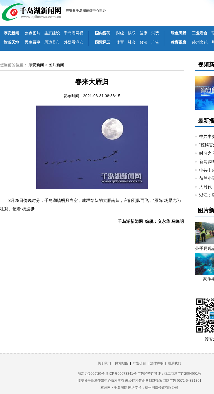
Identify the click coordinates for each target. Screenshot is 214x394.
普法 (143, 42)
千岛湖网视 (73, 33)
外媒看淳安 (73, 42)
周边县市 (52, 42)
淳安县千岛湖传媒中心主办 (86, 11)
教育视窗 (178, 42)
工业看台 (200, 33)
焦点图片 (32, 33)
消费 (155, 33)
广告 (155, 42)
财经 (120, 33)
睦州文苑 (200, 42)
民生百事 (32, 42)
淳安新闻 (11, 33)
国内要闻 (103, 33)
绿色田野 (178, 33)
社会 (132, 42)
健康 (143, 33)
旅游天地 (11, 42)
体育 (120, 42)
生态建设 (52, 33)
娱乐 (132, 33)
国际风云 (103, 42)
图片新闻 (56, 65)
